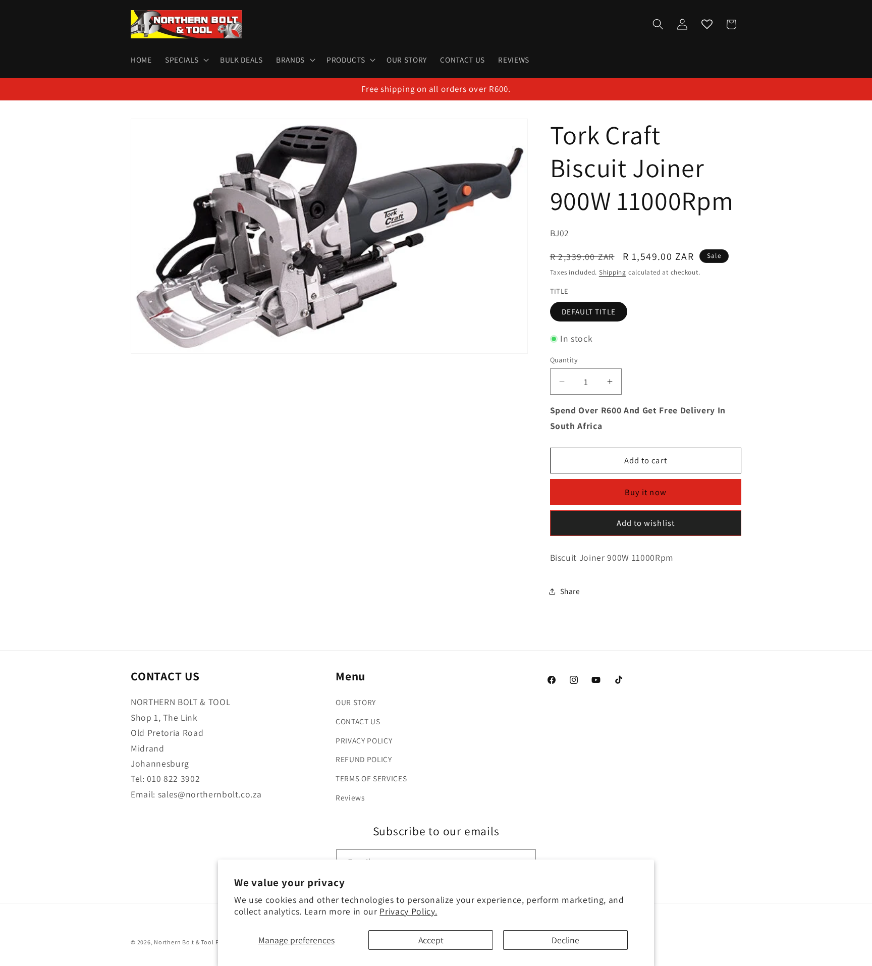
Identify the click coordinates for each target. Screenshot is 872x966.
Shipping (612, 272)
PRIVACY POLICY (364, 740)
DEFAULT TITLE (589, 311)
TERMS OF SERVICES (371, 778)
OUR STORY (356, 702)
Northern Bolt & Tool (183, 942)
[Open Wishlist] (707, 24)
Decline (565, 940)
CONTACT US (358, 721)
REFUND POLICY (364, 759)
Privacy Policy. (408, 911)
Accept (431, 940)
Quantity (564, 359)
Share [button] (570, 591)
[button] (185, 60)
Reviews (350, 797)
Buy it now (646, 491)
